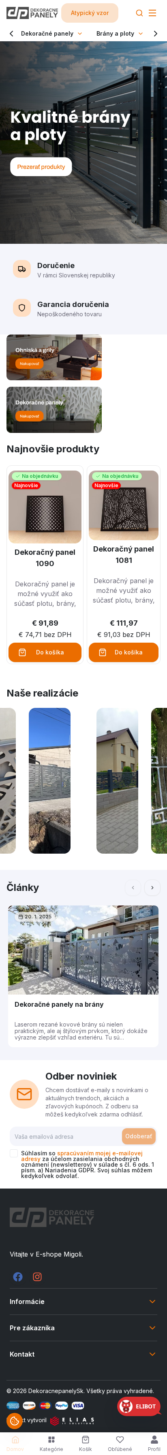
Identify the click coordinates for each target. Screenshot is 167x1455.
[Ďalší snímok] (152, 888)
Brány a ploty (115, 33)
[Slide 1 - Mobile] (83, 142)
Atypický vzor (90, 12)
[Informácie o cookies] (14, 1421)
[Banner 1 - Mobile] (83, 357)
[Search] (139, 13)
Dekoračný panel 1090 (45, 558)
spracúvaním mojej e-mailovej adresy (82, 1156)
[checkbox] (14, 1153)
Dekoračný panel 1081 (123, 555)
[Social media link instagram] (37, 1277)
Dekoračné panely (47, 33)
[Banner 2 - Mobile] (83, 409)
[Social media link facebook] (18, 1277)
